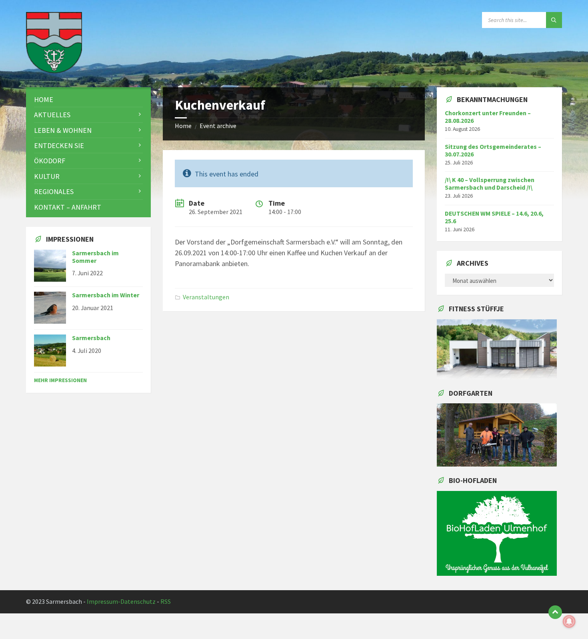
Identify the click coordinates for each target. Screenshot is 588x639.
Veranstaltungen (206, 297)
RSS (165, 601)
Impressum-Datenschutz (121, 601)
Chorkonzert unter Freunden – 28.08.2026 (488, 116)
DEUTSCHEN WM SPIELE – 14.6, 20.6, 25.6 (494, 217)
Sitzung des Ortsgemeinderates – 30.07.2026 (493, 150)
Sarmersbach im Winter (105, 295)
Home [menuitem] (43, 99)
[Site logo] (54, 70)
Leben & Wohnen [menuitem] (63, 130)
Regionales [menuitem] (54, 191)
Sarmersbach (91, 338)
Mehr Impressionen (60, 380)
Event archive (218, 126)
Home (183, 126)
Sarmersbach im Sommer (95, 256)
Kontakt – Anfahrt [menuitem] (67, 207)
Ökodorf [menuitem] (49, 160)
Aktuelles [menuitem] (52, 114)
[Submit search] (554, 20)
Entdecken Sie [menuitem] (59, 145)
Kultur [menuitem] (47, 176)
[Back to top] (555, 612)
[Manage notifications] (569, 621)
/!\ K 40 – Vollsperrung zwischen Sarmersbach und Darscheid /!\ (489, 183)
